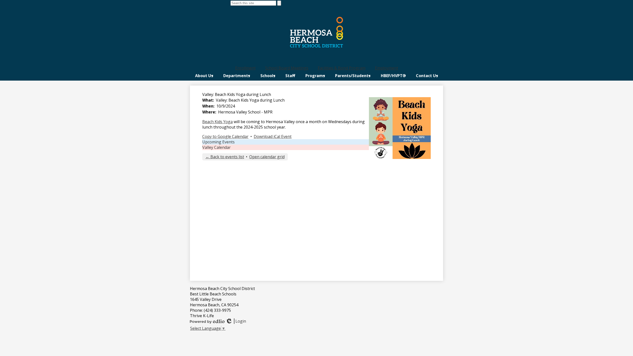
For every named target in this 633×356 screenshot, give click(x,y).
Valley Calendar (216, 147)
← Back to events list (224, 156)
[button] (204, 76)
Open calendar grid (267, 156)
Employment (386, 68)
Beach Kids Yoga (217, 121)
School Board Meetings (286, 68)
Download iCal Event (273, 136)
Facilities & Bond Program (341, 68)
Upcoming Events (218, 142)
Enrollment (245, 68)
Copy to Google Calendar (225, 136)
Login (236, 321)
